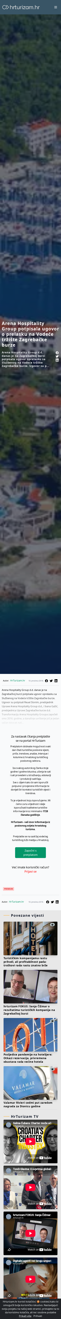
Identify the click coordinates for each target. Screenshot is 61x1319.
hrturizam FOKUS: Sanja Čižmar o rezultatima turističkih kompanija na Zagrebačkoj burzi (29, 1009)
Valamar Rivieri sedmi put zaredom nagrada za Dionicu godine (28, 1104)
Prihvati (37, 1316)
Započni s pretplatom (30, 853)
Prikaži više (25, 1316)
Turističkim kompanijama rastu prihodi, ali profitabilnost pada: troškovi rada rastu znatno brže (26, 961)
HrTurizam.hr (17, 680)
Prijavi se (30, 871)
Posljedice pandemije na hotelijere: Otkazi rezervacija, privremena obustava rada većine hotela (28, 1058)
